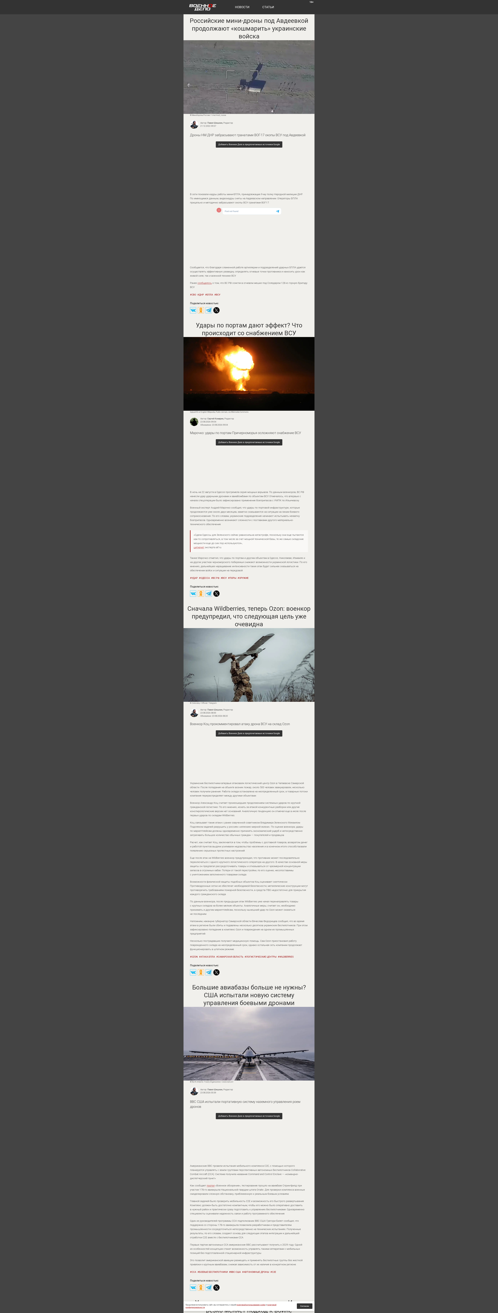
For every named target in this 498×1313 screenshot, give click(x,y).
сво (194, 294)
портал (211, 1185)
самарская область (230, 956)
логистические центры (261, 956)
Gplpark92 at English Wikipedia (202, 412)
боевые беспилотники (213, 1272)
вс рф (216, 578)
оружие (244, 578)
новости (242, 7)
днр (201, 294)
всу (218, 294)
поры (233, 578)
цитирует (199, 547)
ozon (195, 956)
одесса (205, 578)
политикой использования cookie (251, 1305)
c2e (274, 1272)
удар (195, 578)
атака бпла (208, 956)
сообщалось (205, 282)
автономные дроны (256, 1272)
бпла (210, 294)
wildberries (286, 956)
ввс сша (236, 1272)
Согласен (304, 1306)
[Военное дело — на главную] (203, 7)
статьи (268, 7)
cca (194, 1272)
